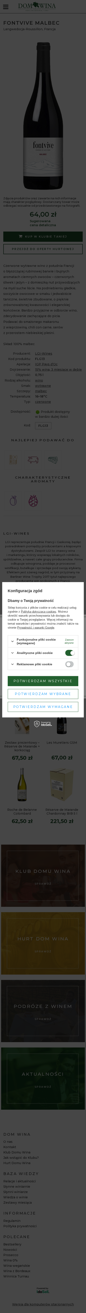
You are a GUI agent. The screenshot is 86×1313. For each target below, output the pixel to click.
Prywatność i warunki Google (35, 627)
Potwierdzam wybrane (43, 694)
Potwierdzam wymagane (43, 707)
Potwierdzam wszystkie (43, 681)
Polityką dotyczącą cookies (38, 611)
